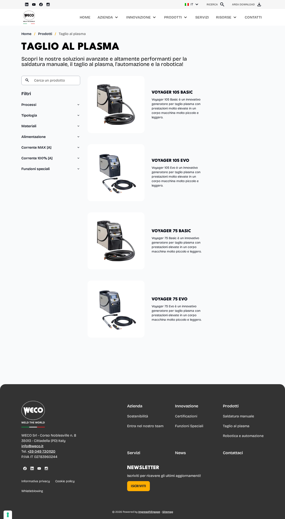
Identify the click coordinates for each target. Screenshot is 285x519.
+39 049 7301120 (41, 451)
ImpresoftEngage (149, 511)
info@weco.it (32, 446)
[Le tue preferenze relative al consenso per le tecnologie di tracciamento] (8, 515)
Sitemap (167, 511)
